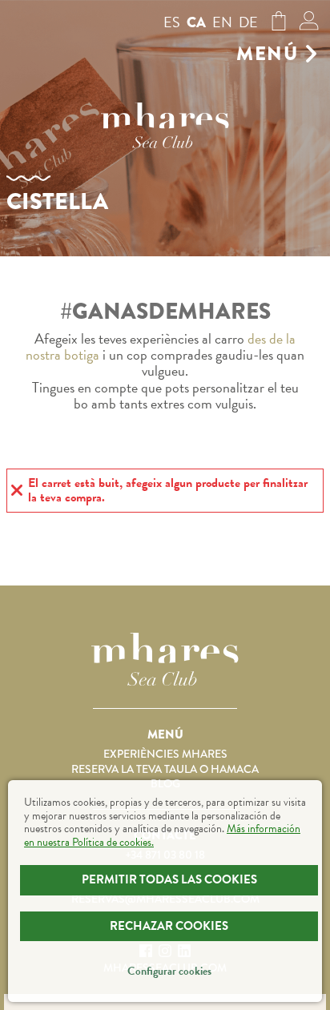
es (171, 22)
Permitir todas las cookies (169, 879)
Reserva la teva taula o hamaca (165, 769)
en (222, 22)
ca (196, 22)
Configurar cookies (169, 971)
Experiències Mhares (165, 754)
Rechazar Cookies (169, 926)
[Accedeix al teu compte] (309, 25)
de (248, 22)
